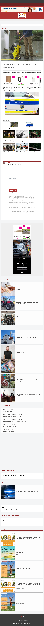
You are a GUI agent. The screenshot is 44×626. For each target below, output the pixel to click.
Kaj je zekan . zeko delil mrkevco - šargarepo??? (13, 416)
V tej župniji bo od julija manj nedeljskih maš (26, 337)
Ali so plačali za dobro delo (8, 431)
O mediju (13, 623)
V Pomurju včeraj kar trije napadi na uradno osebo (27, 491)
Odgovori (38, 166)
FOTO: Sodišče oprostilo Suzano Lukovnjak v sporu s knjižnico (28, 395)
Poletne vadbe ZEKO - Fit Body (23, 568)
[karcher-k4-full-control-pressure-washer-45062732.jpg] (14, 125)
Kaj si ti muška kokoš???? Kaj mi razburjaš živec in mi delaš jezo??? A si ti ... (18, 421)
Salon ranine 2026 (20, 552)
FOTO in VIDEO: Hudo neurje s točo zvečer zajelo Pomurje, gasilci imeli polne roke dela (27, 380)
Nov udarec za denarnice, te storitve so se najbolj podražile (27, 288)
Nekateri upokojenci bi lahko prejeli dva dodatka (27, 366)
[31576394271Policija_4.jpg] (30, 125)
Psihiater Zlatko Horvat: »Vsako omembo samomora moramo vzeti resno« (28, 351)
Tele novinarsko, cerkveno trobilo (9, 411)
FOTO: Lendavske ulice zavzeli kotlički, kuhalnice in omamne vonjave (27, 317)
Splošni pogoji (19, 623)
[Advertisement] (22, 451)
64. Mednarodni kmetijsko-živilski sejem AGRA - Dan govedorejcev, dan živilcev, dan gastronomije (28, 538)
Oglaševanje (29, 623)
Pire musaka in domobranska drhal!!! (10, 426)
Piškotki (24, 623)
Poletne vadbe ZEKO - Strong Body (24, 600)
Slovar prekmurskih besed (8, 502)
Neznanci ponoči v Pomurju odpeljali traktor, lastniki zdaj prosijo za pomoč (27, 303)
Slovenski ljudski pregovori (8, 470)
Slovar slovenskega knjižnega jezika (10, 515)
